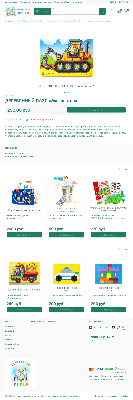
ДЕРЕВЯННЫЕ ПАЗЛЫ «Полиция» (66, 295)
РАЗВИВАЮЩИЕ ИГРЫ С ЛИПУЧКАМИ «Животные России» (108, 216)
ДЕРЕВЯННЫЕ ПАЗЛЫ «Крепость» (108, 295)
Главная (9, 21)
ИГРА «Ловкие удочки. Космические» (18, 216)
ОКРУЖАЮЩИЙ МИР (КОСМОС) (63, 21)
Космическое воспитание (98, 21)
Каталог (45, 11)
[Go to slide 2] (66, 92)
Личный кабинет (62, 2)
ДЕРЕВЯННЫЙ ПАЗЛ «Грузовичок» (17, 296)
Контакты (37, 2)
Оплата (47, 2)
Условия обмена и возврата (43, 322)
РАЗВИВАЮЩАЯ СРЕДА (30, 21)
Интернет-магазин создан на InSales (111, 396)
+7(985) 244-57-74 (118, 2)
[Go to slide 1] (64, 92)
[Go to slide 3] (68, 92)
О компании (11, 2)
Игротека (78, 2)
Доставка (25, 2)
